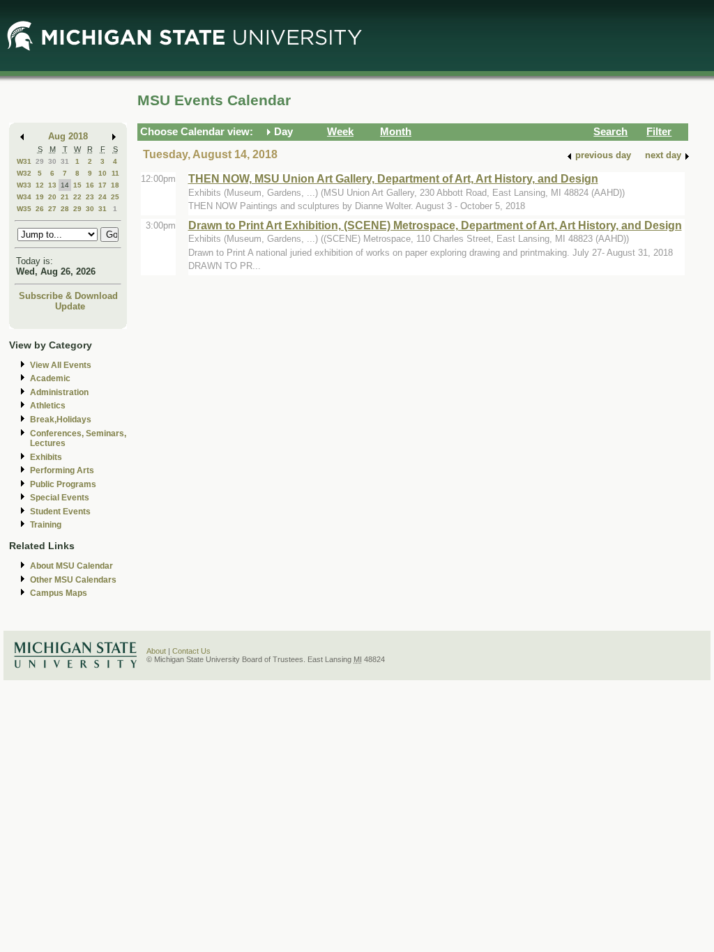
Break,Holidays (60, 419)
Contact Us (191, 651)
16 (90, 185)
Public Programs (63, 484)
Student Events (60, 511)
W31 (24, 161)
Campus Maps (58, 593)
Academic (50, 378)
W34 (24, 197)
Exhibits (46, 457)
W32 (24, 173)
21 (65, 197)
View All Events (60, 365)
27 (52, 209)
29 (40, 161)
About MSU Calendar (71, 566)
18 (115, 185)
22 (77, 197)
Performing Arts (62, 470)
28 (65, 209)
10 (102, 173)
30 (52, 161)
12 (40, 185)
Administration (59, 392)
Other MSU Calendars (73, 580)
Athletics (48, 405)
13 (52, 185)
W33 (24, 185)
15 (77, 185)
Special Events (59, 497)
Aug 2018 (68, 136)
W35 (24, 209)
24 (102, 197)
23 (90, 197)
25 (115, 197)
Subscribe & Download (68, 296)
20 (52, 197)
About (156, 651)
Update (70, 306)
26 (40, 209)
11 (115, 173)
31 (65, 161)
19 (40, 197)
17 (102, 185)
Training (45, 525)
